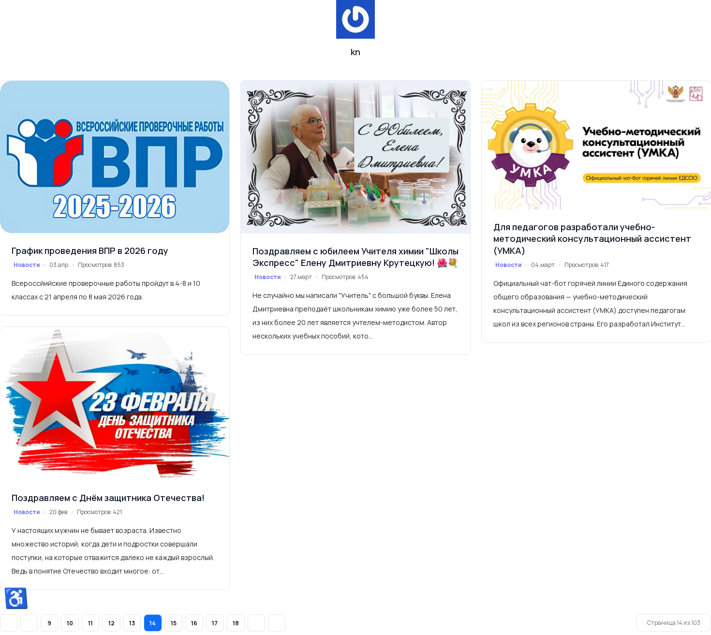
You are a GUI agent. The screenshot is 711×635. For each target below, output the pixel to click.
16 (194, 623)
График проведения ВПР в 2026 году (90, 250)
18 (236, 623)
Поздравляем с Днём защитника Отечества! (108, 497)
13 (132, 623)
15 (174, 623)
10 (70, 623)
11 (90, 623)
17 (215, 623)
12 (111, 623)
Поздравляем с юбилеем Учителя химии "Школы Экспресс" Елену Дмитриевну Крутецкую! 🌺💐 (355, 256)
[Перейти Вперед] (256, 623)
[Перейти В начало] (8, 623)
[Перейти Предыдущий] (29, 623)
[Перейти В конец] (276, 623)
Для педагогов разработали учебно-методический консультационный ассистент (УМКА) (592, 238)
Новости (27, 265)
